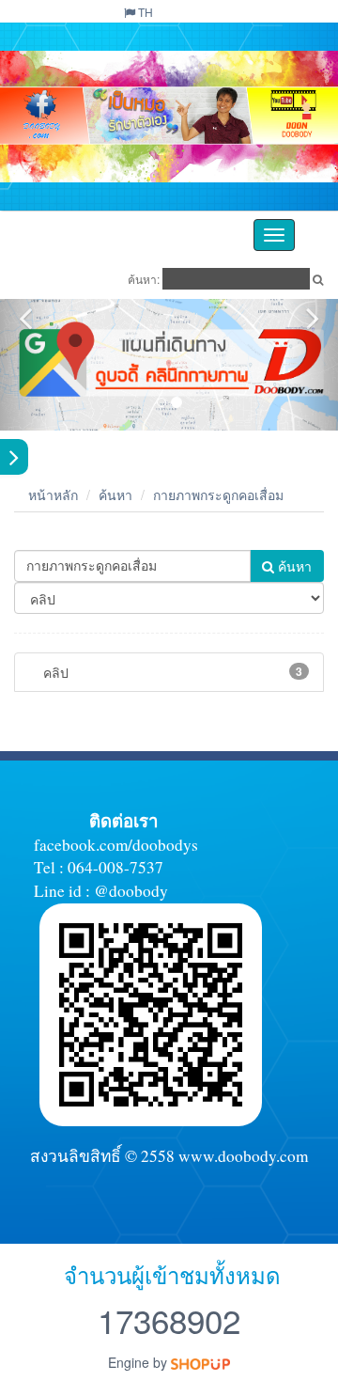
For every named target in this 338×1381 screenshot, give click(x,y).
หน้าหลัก (53, 494)
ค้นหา (115, 494)
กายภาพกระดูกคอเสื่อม (218, 494)
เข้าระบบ (295, 12)
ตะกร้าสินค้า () (219, 12)
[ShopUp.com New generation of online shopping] (200, 1362)
